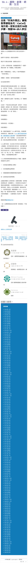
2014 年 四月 (7, 386)
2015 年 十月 (7, 355)
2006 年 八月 (7, 548)
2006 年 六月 (7, 552)
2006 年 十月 (7, 545)
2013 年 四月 (7, 408)
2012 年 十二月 (7, 415)
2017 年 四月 (7, 323)
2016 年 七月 (7, 339)
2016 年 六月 (7, 341)
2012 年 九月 (7, 420)
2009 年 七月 (7, 487)
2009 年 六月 (7, 489)
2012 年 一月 (7, 434)
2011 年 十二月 (7, 436)
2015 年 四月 (7, 365)
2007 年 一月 (7, 540)
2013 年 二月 (7, 411)
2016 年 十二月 (7, 330)
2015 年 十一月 (7, 353)
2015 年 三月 (7, 367)
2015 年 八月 (7, 358)
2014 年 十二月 (7, 372)
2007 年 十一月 (7, 522)
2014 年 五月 (7, 385)
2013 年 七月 (7, 402)
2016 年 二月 (7, 348)
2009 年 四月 (7, 492)
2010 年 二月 (7, 475)
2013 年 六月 (7, 404)
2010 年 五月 (7, 469)
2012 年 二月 (7, 432)
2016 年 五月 (7, 343)
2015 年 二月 (7, 369)
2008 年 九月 (7, 504)
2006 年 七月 (7, 550)
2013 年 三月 (7, 409)
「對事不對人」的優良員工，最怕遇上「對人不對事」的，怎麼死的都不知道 (7, 238)
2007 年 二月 (7, 538)
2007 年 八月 (7, 527)
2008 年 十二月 (7, 499)
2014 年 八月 (7, 379)
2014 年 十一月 (7, 374)
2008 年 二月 (7, 517)
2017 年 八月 (7, 318)
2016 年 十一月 (7, 332)
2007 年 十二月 (7, 520)
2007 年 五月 (7, 533)
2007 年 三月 (7, 536)
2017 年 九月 (7, 316)
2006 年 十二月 (7, 541)
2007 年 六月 (7, 531)
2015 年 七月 (7, 360)
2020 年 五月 (7, 311)
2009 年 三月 (7, 494)
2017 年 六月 (7, 320)
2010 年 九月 (7, 462)
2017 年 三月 (7, 325)
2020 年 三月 (7, 314)
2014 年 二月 (7, 390)
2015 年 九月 (7, 357)
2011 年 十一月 (7, 438)
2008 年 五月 (7, 512)
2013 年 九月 (7, 399)
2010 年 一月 (7, 476)
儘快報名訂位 (9, 200)
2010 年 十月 (7, 460)
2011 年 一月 (7, 455)
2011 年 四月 (7, 450)
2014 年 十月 (7, 376)
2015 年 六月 (7, 362)
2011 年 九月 (7, 441)
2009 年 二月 (7, 496)
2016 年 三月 (7, 346)
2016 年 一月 (7, 350)
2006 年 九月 (7, 547)
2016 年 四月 (7, 344)
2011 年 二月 (7, 453)
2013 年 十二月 (7, 394)
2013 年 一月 (7, 413)
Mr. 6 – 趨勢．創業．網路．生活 (14, 3)
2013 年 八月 (7, 401)
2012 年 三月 (7, 431)
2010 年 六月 (7, 467)
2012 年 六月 (7, 425)
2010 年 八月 (7, 464)
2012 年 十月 (7, 418)
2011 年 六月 (7, 446)
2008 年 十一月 (7, 501)
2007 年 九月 (7, 526)
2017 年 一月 (7, 328)
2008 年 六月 (7, 510)
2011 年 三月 (7, 452)
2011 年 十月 (7, 439)
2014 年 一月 (7, 392)
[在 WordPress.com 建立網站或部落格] (5, 559)
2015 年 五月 (7, 364)
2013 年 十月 (7, 397)
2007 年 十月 (7, 524)
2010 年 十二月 (7, 457)
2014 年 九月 (7, 378)
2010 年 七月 (7, 466)
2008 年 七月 (7, 508)
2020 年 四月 (7, 313)
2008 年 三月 (7, 515)
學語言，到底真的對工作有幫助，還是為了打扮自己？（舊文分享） (21, 237)
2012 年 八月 (7, 422)
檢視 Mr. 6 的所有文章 (6, 229)
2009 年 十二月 (7, 478)
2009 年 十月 (7, 482)
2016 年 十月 (7, 334)
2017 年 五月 (7, 321)
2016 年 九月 (7, 335)
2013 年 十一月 (7, 395)
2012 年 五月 (7, 427)
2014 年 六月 (7, 383)
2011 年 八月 (7, 443)
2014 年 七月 (7, 381)
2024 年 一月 (7, 309)
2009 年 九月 (7, 483)
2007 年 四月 (7, 534)
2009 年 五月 (7, 490)
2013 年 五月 (7, 406)
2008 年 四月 (7, 513)
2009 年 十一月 (7, 480)
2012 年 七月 (7, 423)
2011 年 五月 (7, 448)
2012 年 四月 (7, 429)
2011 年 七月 (7, 445)
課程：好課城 (5, 210)
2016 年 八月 (7, 337)
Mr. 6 (10, 17)
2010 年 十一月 (7, 459)
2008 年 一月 (7, 518)
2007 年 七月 (7, 529)
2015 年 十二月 (7, 351)
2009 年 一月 (7, 497)
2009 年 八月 (7, 485)
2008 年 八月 (7, 506)
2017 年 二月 (7, 327)
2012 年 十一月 (7, 416)
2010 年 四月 (7, 471)
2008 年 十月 (7, 503)
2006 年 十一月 (7, 543)
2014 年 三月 (7, 388)
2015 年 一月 (7, 371)
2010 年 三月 (7, 473)
